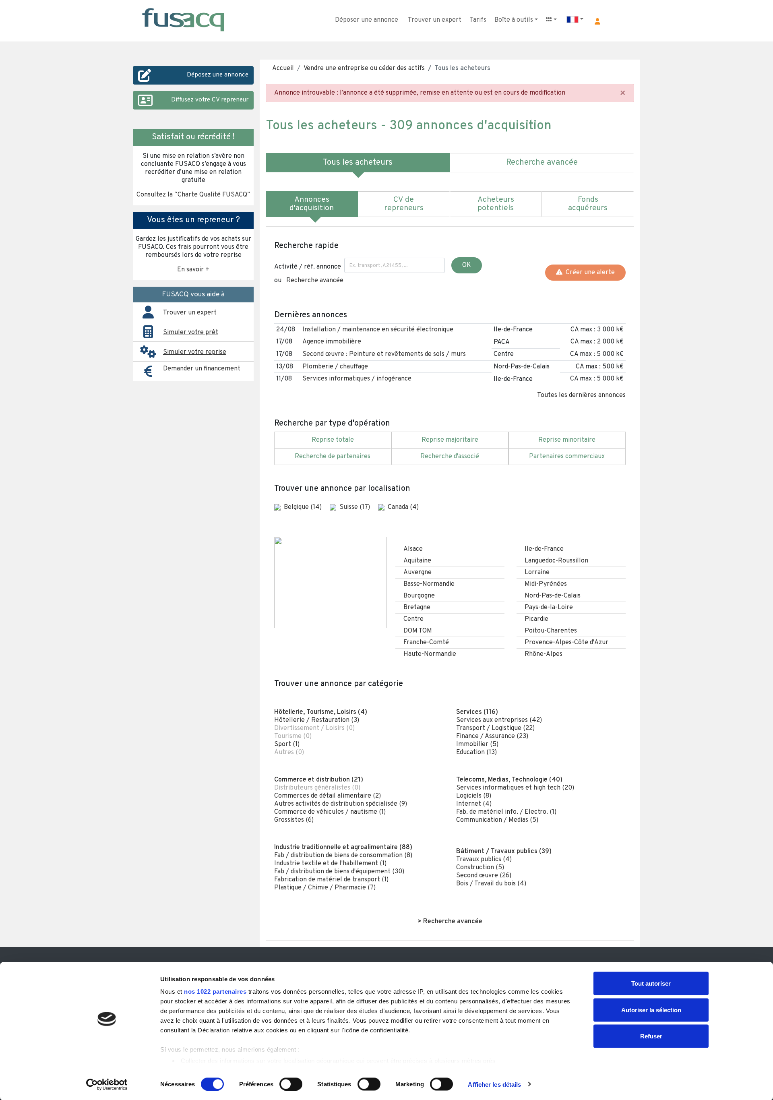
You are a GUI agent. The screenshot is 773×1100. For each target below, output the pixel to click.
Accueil (283, 68)
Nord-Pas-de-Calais (553, 596)
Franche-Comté (426, 643)
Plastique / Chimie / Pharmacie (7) (325, 888)
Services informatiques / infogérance (356, 379)
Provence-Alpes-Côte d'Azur (566, 643)
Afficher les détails (494, 1084)
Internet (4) (474, 804)
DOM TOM (417, 631)
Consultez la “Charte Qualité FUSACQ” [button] (193, 195)
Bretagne (416, 608)
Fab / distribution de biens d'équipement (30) (339, 872)
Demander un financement (201, 369)
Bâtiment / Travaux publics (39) (504, 852)
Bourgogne (419, 596)
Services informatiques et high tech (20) (515, 788)
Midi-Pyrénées (546, 584)
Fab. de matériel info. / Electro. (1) (506, 812)
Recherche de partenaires (332, 457)
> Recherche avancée (450, 922)
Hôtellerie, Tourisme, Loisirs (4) (320, 712)
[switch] (290, 1083)
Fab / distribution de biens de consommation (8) (343, 856)
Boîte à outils (513, 20)
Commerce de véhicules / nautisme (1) (330, 812)
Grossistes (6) (294, 820)
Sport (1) (287, 744)
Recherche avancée (314, 281)
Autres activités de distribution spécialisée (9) (340, 804)
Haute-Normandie (429, 654)
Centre (413, 619)
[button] (597, 21)
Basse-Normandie (429, 584)
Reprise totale (333, 440)
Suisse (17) (355, 507)
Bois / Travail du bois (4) (491, 884)
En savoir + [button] (193, 270)
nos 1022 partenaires (215, 991)
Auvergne (417, 573)
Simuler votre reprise (194, 352)
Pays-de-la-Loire (549, 608)
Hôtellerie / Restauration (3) (316, 720)
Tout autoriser (651, 983)
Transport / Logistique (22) (495, 728)
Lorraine (537, 573)
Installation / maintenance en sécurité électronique (377, 330)
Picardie (536, 619)
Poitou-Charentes (551, 631)
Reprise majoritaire (450, 440)
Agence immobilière (331, 342)
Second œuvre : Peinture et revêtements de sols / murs (384, 354)
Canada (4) (403, 507)
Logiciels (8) (473, 796)
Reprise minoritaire (566, 440)
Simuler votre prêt (190, 333)
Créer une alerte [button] (588, 273)
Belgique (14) (303, 507)
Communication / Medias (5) (497, 820)
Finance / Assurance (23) (492, 736)
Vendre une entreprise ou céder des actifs (364, 68)
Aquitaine (417, 561)
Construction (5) (480, 868)
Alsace (413, 549)
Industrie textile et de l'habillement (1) (330, 864)
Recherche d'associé (449, 457)
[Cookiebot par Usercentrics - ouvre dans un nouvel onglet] (107, 1084)
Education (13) (476, 752)
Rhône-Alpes (543, 654)
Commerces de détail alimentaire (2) (327, 796)
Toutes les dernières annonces (581, 395)
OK (466, 265)
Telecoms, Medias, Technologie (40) (509, 780)
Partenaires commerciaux (567, 457)
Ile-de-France (544, 549)
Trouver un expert (434, 20)
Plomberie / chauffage (335, 367)
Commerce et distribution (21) (318, 780)
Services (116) (477, 712)
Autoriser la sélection (651, 1009)
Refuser (651, 1036)
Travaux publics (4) (484, 860)
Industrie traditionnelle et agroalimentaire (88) (343, 848)
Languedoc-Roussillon (556, 561)
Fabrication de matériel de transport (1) (331, 880)
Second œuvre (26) (483, 876)
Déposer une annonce (366, 20)
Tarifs (477, 20)
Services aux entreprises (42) (499, 720)
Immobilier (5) (477, 744)
